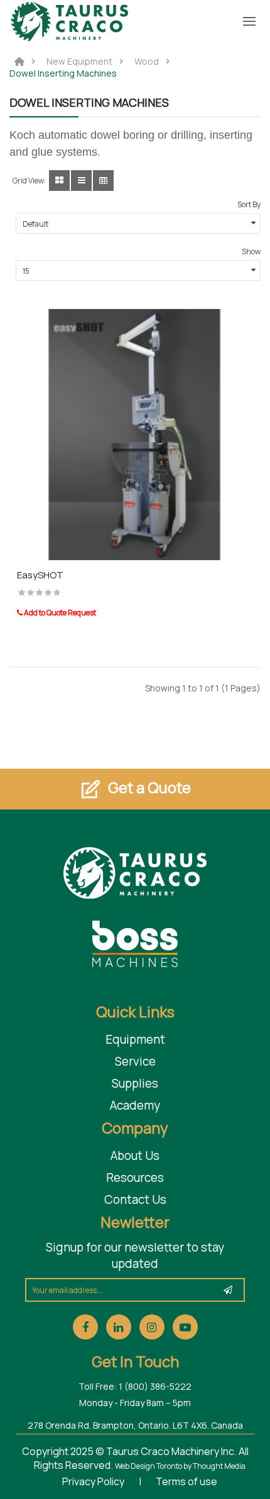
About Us (135, 1155)
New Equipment (79, 61)
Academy (135, 1105)
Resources (135, 1177)
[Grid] (59, 180)
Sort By (249, 204)
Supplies (135, 1083)
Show (251, 251)
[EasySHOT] (135, 433)
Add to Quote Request (59, 612)
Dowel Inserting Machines (63, 73)
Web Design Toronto (149, 1466)
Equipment (135, 1039)
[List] (81, 180)
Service (135, 1061)
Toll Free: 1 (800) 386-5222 (135, 1386)
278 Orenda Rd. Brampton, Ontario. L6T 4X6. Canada (135, 1425)
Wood (146, 61)
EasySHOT (40, 575)
